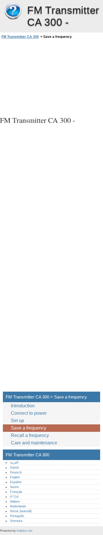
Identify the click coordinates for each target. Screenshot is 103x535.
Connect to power (29, 413)
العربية (14, 462)
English (15, 477)
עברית (14, 496)
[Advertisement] (51, 76)
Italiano (15, 501)
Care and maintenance (34, 442)
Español (15, 482)
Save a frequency (28, 428)
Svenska (16, 520)
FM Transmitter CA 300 (12, 11)
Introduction (23, 405)
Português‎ (17, 516)
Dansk (14, 467)
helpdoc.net (24, 530)
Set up (17, 420)
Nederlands (18, 506)
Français (16, 491)
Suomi (14, 487)
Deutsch (16, 472)
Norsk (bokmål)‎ (21, 511)
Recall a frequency (30, 435)
